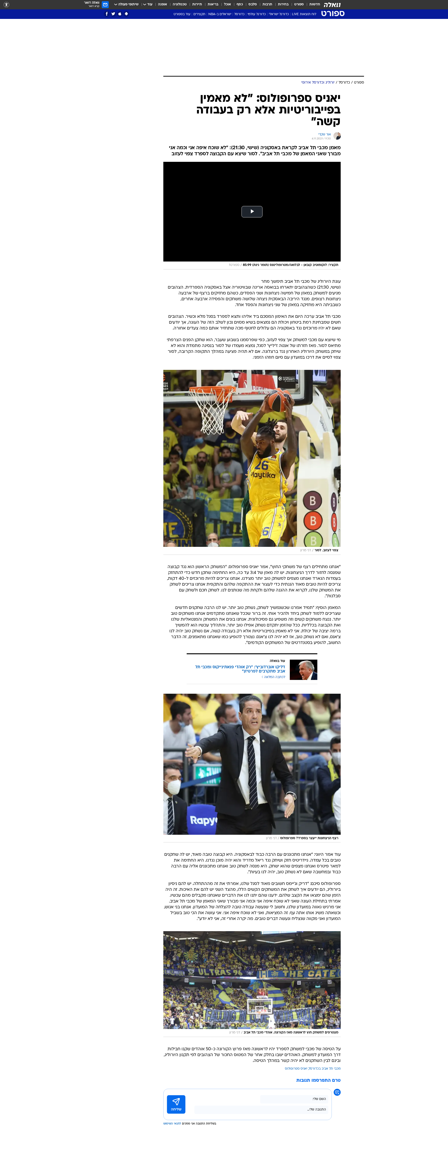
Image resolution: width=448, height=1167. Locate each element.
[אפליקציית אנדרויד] (126, 14)
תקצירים (199, 14)
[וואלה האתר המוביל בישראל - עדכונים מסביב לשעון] (332, 4)
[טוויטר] (113, 14)
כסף (240, 4)
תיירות (197, 4)
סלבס (252, 4)
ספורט (299, 4)
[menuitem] (312, 4)
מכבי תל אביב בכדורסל (325, 1068)
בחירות (283, 4)
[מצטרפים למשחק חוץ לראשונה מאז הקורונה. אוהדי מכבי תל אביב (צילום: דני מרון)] (252, 984)
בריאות (213, 4)
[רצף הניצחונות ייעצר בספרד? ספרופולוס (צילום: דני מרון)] (252, 768)
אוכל (227, 4)
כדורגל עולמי (257, 14)
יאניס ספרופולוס (296, 1068)
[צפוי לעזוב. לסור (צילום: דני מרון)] (252, 462)
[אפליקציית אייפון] (120, 14)
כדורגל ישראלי (279, 14)
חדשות (314, 4)
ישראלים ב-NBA (219, 14)
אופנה (162, 4)
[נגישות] (6, 5)
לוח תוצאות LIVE (304, 14)
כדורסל (239, 14)
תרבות (267, 4)
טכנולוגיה (180, 4)
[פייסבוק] (107, 14)
